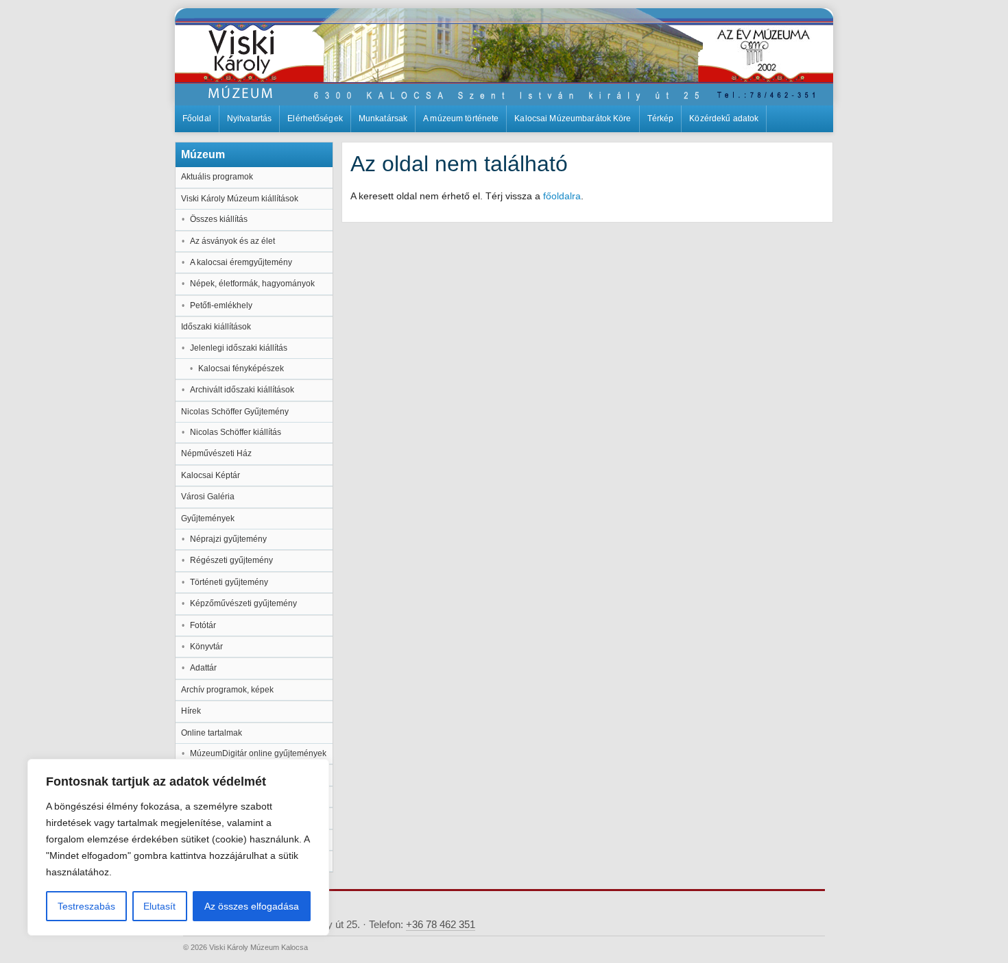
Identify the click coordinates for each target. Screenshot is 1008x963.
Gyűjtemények (208, 518)
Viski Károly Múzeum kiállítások (239, 198)
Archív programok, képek (227, 690)
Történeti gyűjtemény (229, 582)
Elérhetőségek (315, 118)
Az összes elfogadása (251, 906)
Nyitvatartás (249, 118)
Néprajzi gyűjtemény (228, 539)
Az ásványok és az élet (232, 241)
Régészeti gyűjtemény (231, 560)
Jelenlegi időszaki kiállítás (238, 348)
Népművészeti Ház (216, 453)
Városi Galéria (208, 496)
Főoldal (196, 118)
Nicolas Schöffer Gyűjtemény (235, 411)
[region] (178, 847)
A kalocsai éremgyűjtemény (241, 262)
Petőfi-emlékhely (221, 305)
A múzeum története (461, 118)
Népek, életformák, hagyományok (252, 283)
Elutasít (159, 906)
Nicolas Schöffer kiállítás (235, 432)
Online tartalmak (211, 733)
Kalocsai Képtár (210, 475)
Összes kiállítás (219, 219)
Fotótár (203, 625)
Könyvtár (206, 646)
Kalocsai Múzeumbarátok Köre (572, 118)
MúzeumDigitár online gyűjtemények (258, 753)
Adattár (203, 668)
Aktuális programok (217, 177)
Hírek (191, 711)
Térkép (660, 118)
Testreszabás (86, 906)
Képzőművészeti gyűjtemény (243, 603)
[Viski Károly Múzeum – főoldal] (504, 56)
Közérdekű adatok (723, 118)
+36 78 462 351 (440, 924)
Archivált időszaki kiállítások (242, 390)
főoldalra (562, 195)
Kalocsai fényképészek (241, 368)
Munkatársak (383, 118)
